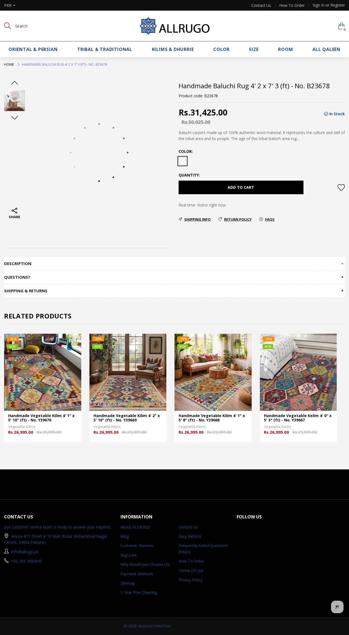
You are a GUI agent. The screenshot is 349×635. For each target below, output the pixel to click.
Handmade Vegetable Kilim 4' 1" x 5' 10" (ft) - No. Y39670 (41, 418)
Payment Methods (137, 573)
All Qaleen (326, 49)
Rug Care (129, 555)
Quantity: (189, 175)
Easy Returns (190, 536)
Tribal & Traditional (104, 49)
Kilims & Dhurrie (173, 49)
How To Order (292, 5)
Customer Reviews (137, 545)
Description (17, 264)
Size (253, 49)
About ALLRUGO (135, 527)
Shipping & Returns (25, 291)
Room (285, 49)
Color (221, 49)
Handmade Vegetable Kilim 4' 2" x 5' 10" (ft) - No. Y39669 (127, 418)
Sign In (318, 5)
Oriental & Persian (33, 49)
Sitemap (128, 583)
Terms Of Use (191, 570)
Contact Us (261, 5)
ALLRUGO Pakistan (154, 626)
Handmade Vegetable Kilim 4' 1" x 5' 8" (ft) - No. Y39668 (212, 418)
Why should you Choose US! (145, 564)
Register (337, 5)
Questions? (17, 277)
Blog (125, 536)
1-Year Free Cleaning (139, 592)
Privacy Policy (191, 579)
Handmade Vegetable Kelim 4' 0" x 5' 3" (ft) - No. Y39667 (298, 418)
